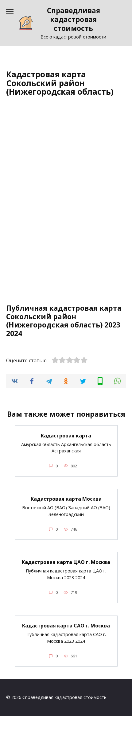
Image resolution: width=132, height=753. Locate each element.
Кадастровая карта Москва (66, 498)
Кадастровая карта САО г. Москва (66, 625)
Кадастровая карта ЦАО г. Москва (66, 562)
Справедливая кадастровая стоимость (73, 19)
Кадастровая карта (66, 435)
